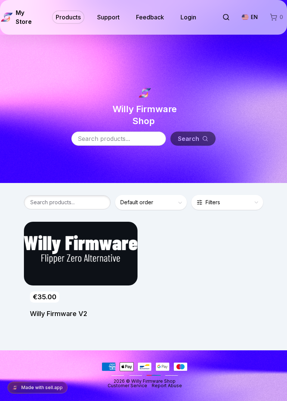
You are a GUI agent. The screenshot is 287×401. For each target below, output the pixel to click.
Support (108, 17)
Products (68, 17)
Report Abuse (167, 385)
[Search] (226, 17)
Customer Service (130, 385)
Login (188, 17)
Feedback (150, 17)
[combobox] (151, 202)
